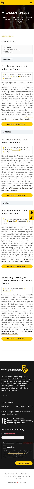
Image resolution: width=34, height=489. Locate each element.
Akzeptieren (11, 447)
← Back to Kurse (7, 36)
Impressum (9, 474)
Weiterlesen (17, 331)
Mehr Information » (17, 124)
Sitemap (7, 476)
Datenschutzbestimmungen (16, 453)
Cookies (17, 478)
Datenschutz (22, 474)
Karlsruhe (15, 76)
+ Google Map (7, 47)
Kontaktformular (12, 414)
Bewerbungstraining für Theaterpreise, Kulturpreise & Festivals (16, 280)
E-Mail (8, 434)
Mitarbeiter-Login (21, 476)
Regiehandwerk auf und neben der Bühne (14, 68)
